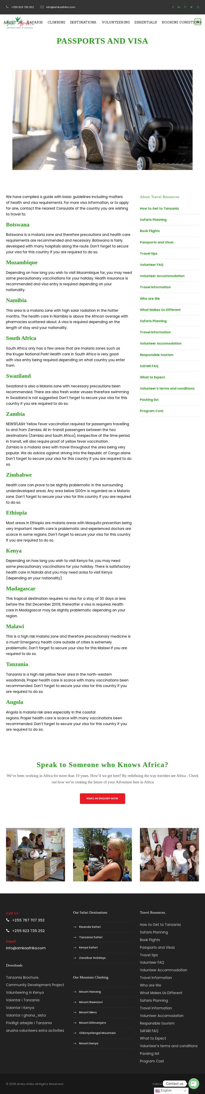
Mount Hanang (90, 992)
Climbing (56, 22)
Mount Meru (88, 1012)
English (166, 1090)
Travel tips (148, 253)
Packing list (149, 399)
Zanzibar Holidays (92, 958)
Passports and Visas (157, 242)
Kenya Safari (88, 947)
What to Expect (152, 377)
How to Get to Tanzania (159, 208)
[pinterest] (185, 7)
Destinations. (83, 22)
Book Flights (150, 231)
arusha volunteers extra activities (35, 1030)
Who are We (150, 298)
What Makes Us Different (160, 309)
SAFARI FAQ (149, 366)
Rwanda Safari (90, 927)
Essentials (146, 22)
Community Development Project (35, 984)
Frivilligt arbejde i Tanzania (29, 1023)
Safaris (35, 22)
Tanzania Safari (90, 937)
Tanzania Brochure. (22, 977)
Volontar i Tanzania (22, 1000)
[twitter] (191, 7)
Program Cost (151, 411)
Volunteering (116, 22)
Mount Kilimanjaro (92, 1023)
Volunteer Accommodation (162, 276)
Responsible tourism (156, 355)
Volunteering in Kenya (25, 992)
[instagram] (198, 7)
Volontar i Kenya (20, 1007)
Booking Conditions (182, 22)
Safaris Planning (153, 219)
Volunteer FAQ (151, 264)
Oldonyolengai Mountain (97, 1033)
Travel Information (155, 287)
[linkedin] (179, 7)
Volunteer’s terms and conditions (167, 388)
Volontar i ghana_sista (26, 1015)
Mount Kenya (88, 1043)
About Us (12, 22)
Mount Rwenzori (91, 1002)
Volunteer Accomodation (160, 343)
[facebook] (173, 7)
